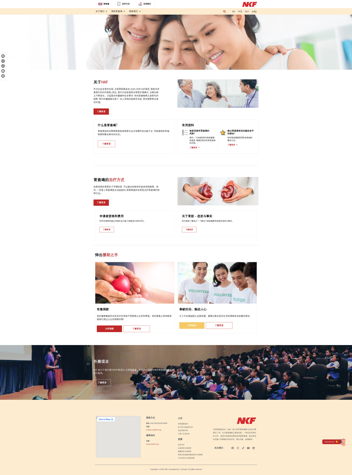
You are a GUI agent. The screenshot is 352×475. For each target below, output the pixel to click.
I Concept (183, 469)
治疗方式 (126, 4)
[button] (224, 11)
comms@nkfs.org (152, 444)
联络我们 (133, 11)
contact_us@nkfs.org (153, 430)
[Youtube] (3, 71)
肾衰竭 (106, 4)
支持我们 (147, 4)
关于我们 (100, 11)
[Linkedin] (3, 76)
